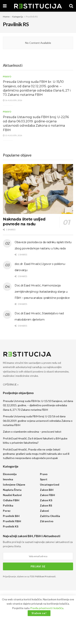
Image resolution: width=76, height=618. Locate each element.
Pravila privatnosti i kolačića (46, 608)
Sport (43, 479)
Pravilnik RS (32, 16)
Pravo (7, 76)
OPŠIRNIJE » (11, 384)
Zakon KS (46, 500)
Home (6, 16)
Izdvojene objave (14, 484)
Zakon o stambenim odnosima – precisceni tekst (32, 431)
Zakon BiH (46, 489)
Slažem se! (39, 613)
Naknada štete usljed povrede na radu (24, 221)
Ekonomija (10, 474)
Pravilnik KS (10, 526)
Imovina (8, 479)
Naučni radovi (12, 495)
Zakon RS (46, 505)
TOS (32, 576)
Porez (7, 510)
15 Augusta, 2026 (13, 135)
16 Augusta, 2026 (13, 100)
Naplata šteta (12, 489)
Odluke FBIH (11, 500)
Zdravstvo (46, 521)
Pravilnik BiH (11, 516)
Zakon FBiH (47, 495)
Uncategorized (49, 484)
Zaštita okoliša (50, 516)
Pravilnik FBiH (12, 521)
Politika (8, 505)
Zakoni (44, 510)
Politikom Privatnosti (45, 576)
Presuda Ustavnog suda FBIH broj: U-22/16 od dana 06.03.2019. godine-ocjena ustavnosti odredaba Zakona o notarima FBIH (37, 421)
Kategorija (17, 16)
